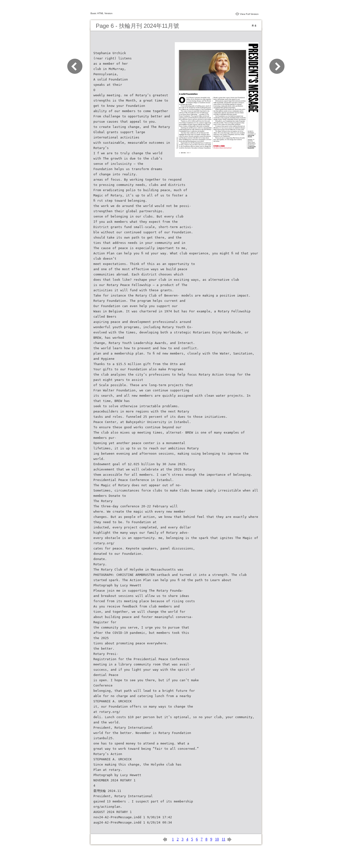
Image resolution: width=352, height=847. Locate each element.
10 (217, 839)
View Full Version (249, 14)
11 (223, 839)
